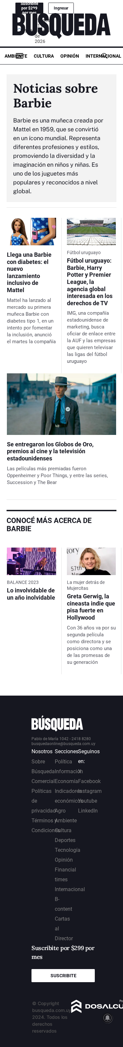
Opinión (69, 56)
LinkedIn (88, 811)
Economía (66, 781)
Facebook (89, 781)
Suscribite (63, 975)
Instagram (90, 791)
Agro (60, 811)
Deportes (65, 840)
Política (63, 761)
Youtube (87, 801)
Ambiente (16, 56)
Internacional (103, 56)
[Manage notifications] (107, 1018)
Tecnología (67, 850)
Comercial (43, 781)
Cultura (44, 56)
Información (69, 771)
